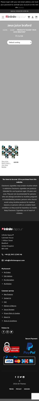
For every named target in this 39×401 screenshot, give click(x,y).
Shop (12, 30)
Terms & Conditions (10, 321)
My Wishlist (7, 284)
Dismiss (21, 7)
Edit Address (8, 276)
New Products (8, 294)
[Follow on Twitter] (11, 332)
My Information (9, 280)
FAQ (5, 302)
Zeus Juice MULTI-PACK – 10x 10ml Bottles (6, 164)
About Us (7, 317)
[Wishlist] (29, 17)
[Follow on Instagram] (7, 332)
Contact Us (7, 298)
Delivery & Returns (10, 306)
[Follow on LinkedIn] (23, 377)
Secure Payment (9, 309)
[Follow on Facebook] (3, 332)
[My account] (33, 17)
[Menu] (3, 16)
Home (5, 30)
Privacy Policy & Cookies (12, 313)
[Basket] (36, 17)
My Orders (7, 272)
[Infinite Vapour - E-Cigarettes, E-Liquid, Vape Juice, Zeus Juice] (16, 16)
